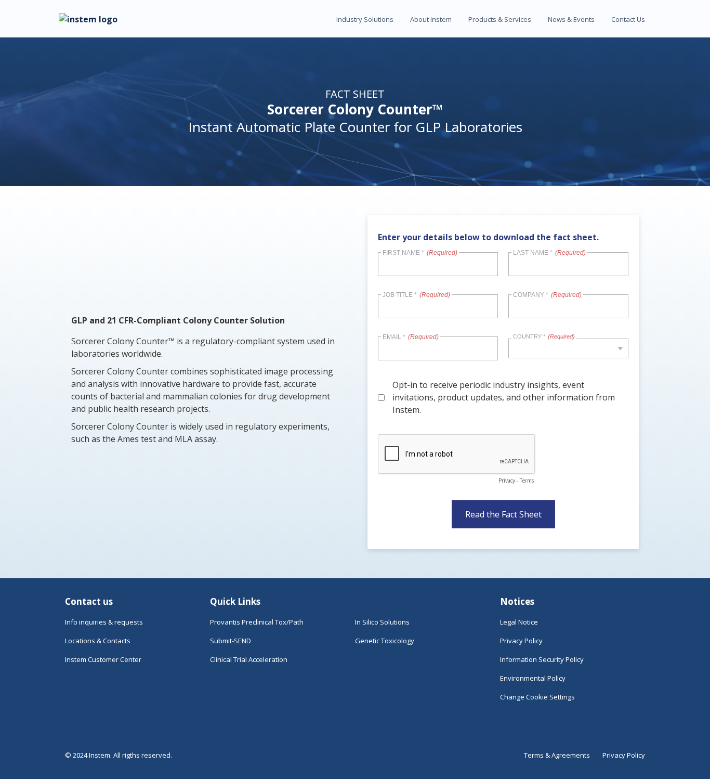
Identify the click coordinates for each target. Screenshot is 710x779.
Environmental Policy (533, 678)
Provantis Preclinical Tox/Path (257, 622)
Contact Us (628, 19)
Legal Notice (519, 622)
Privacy (506, 480)
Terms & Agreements (557, 755)
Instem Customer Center (103, 659)
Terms (527, 480)
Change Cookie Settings (537, 697)
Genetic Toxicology (384, 640)
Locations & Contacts (97, 640)
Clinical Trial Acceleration (248, 659)
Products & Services (499, 19)
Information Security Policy (542, 659)
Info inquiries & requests (104, 622)
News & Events (571, 19)
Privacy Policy (521, 640)
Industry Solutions (364, 19)
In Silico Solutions (382, 622)
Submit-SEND (230, 640)
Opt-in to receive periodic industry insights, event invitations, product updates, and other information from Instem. (503, 397)
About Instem (431, 19)
